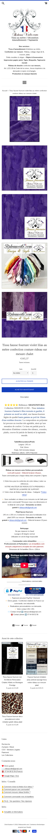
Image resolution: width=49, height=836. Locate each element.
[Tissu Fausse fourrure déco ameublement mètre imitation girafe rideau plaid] (12, 703)
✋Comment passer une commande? (16, 789)
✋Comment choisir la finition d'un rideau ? (17, 787)
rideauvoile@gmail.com (28, 507)
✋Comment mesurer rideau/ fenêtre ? (16, 792)
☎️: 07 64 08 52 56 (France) (12, 771)
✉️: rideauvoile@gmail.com (12, 769)
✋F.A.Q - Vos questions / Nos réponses (17, 801)
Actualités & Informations (13, 812)
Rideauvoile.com (23, 824)
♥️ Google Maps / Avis (10, 776)
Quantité (33, 369)
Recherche (6, 744)
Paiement (5, 752)
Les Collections (7, 755)
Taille (20, 369)
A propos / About (8, 747)
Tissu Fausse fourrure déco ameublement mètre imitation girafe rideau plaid (12, 719)
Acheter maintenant (24, 390)
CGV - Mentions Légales (11, 750)
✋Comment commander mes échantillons (18, 797)
